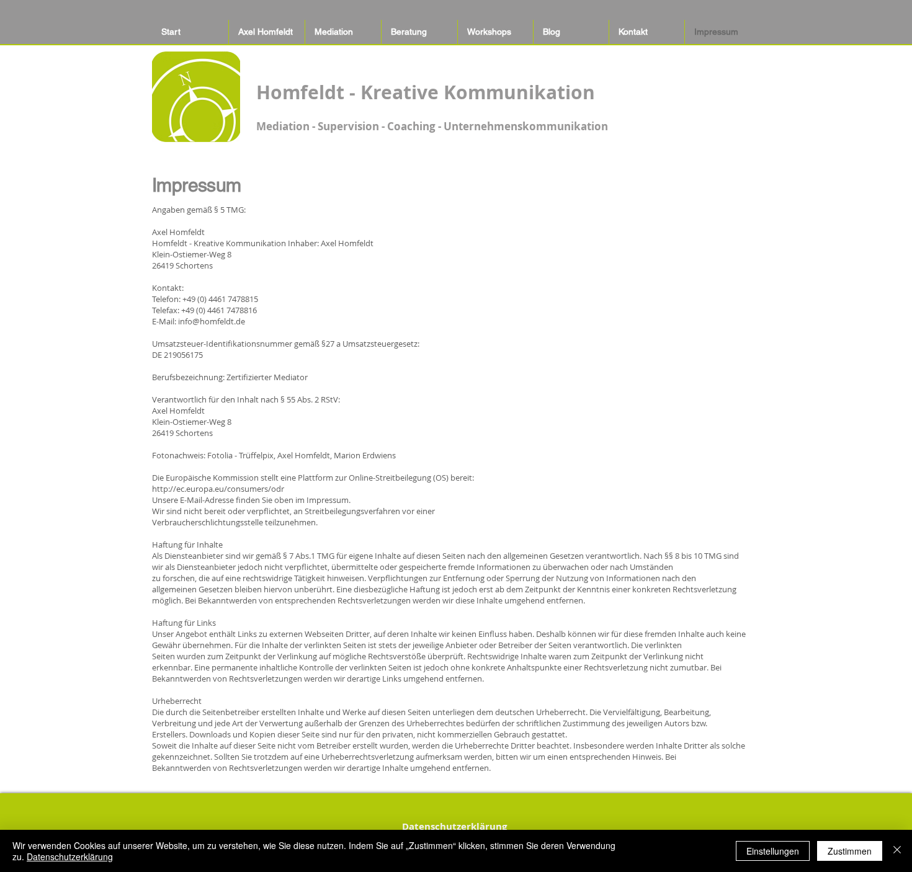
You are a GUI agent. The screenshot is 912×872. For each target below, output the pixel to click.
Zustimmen (850, 851)
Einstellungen (772, 851)
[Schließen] (897, 851)
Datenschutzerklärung (70, 856)
